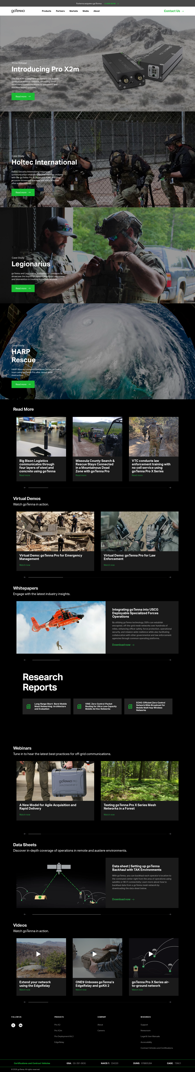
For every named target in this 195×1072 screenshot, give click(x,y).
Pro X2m (58, 1030)
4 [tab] (97, 488)
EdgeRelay (59, 1042)
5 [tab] (117, 488)
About (100, 1024)
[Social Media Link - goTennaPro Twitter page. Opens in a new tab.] (13, 1025)
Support (144, 1024)
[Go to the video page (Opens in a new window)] (41, 958)
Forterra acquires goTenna (96, 3)
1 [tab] (38, 488)
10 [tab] (147, 834)
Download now (121, 899)
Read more (24, 475)
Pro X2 (57, 1024)
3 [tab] (78, 488)
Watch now (24, 814)
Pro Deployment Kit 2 (63, 1036)
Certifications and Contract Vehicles (32, 1063)
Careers (101, 1030)
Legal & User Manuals (150, 1036)
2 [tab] (58, 488)
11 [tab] (160, 834)
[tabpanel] (41, 449)
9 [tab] (135, 834)
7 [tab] (157, 488)
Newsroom (146, 1030)
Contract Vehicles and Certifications (157, 1048)
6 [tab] (137, 488)
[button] (46, 11)
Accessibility (146, 1042)
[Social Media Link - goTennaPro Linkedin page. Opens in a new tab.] (21, 1025)
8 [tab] (122, 834)
